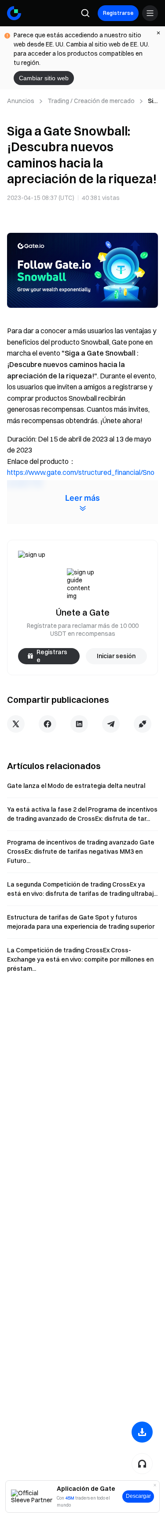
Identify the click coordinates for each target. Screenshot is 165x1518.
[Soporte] (142, 1463)
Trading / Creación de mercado (91, 101)
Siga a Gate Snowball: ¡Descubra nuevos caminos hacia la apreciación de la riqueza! (153, 101)
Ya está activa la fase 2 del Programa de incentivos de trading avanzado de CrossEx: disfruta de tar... (82, 814)
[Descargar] (142, 1432)
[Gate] (14, 13)
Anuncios (20, 101)
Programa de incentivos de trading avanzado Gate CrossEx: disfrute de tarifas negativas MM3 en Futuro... (80, 851)
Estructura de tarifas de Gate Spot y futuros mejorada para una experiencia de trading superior (80, 921)
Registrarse (118, 13)
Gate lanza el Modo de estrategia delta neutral (76, 786)
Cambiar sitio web (44, 78)
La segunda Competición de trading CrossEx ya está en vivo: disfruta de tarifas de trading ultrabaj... (82, 889)
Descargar (138, 1496)
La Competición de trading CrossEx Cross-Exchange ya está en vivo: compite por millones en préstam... (80, 959)
